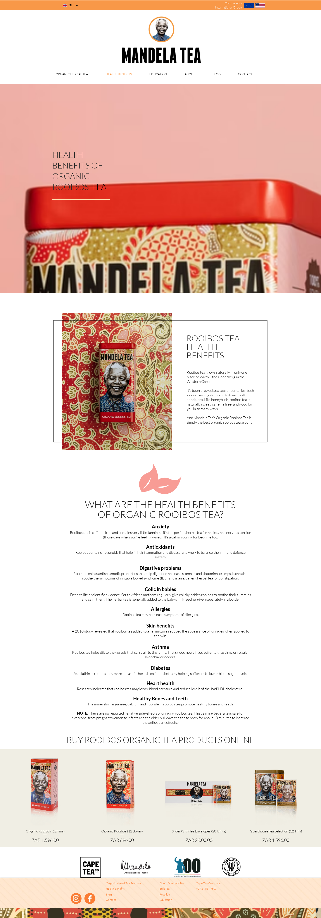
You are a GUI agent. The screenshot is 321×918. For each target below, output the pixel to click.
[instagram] (76, 898)
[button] (165, 894)
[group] (160, 798)
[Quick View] (45, 789)
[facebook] (89, 898)
